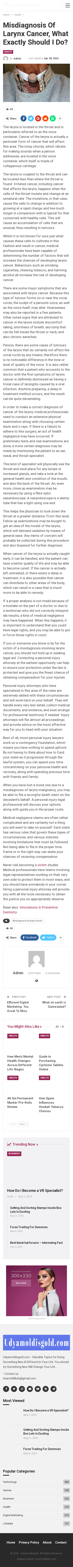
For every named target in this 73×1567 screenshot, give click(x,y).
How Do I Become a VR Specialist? (35, 1190)
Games (7, 1490)
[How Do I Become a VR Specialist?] (36, 1168)
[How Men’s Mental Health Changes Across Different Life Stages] (20, 1043)
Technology (10, 1481)
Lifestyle (8, 1523)
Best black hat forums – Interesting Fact (36, 1242)
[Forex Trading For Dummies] (12, 1454)
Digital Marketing (13, 1515)
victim (42, 865)
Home (11, 1542)
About (47, 1542)
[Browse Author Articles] (36, 959)
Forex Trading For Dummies (29, 1227)
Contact (61, 1542)
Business (14, 1153)
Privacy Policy (29, 1542)
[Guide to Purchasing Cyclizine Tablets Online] (52, 1043)
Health (8, 52)
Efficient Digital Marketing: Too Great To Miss (18, 1007)
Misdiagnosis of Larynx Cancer (27, 921)
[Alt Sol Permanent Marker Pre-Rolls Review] (20, 1085)
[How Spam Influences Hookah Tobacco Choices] (52, 1085)
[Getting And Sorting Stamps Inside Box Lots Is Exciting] (12, 1434)
